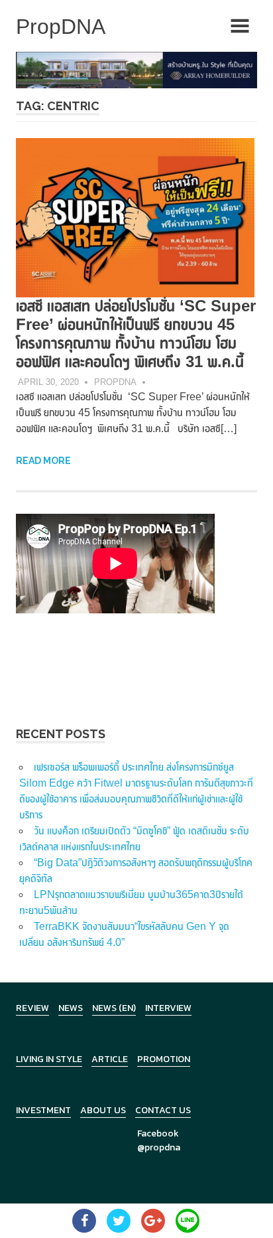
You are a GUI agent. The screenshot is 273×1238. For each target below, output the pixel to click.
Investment (43, 1110)
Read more (43, 460)
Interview (168, 1008)
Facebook (158, 1133)
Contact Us (163, 1110)
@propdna (158, 1147)
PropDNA (115, 382)
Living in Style (49, 1059)
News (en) (114, 1008)
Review (32, 1008)
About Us (103, 1110)
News (70, 1008)
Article (109, 1059)
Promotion (163, 1059)
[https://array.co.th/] (136, 69)
